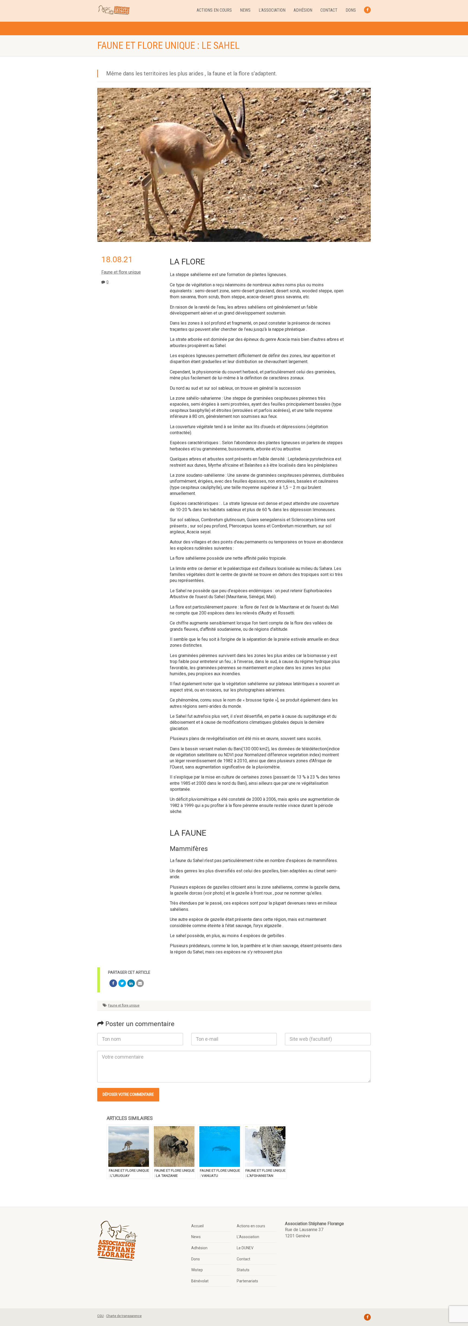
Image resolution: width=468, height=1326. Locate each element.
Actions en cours (214, 10)
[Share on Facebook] (113, 983)
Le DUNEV (245, 1248)
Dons (351, 10)
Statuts (243, 1270)
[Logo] (113, 10)
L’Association (272, 10)
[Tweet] (122, 983)
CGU (100, 1316)
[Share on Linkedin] (131, 983)
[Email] (140, 983)
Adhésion (303, 10)
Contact (328, 10)
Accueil (197, 1226)
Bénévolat (200, 1281)
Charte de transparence (124, 1316)
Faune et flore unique (121, 272)
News (245, 10)
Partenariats (247, 1281)
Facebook (367, 10)
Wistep (197, 1270)
